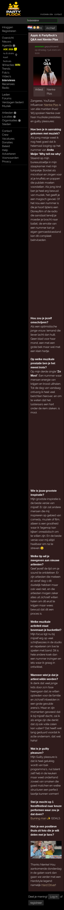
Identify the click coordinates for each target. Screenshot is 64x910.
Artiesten (7, 112)
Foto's (5, 72)
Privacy (6, 161)
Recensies (8, 84)
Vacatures (8, 138)
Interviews (8, 80)
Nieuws (6, 41)
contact (58, 14)
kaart (5, 57)
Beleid (6, 146)
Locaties (7, 116)
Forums (6, 98)
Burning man (38, 818)
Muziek (6, 106)
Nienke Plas (51, 104)
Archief (50, 28)
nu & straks (8, 53)
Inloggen (7, 27)
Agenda (7, 45)
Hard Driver (48, 885)
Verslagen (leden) (13, 102)
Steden (6, 124)
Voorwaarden (10, 157)
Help (5, 150)
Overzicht (8, 37)
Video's (6, 76)
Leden (6, 94)
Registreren (9, 31)
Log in (54, 896)
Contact (7, 131)
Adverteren (9, 153)
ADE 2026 (8, 49)
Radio (5, 87)
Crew (5, 134)
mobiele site (46, 14)
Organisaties (9, 120)
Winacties (11, 65)
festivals (7, 61)
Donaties (7, 142)
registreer (36, 902)
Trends (6, 68)
